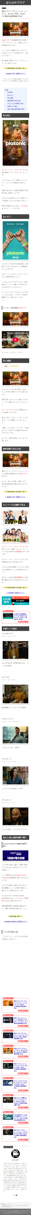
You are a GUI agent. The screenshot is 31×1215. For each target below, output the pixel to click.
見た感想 (10, 98)
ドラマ (4, 8)
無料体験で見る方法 (14, 100)
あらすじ (10, 95)
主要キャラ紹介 (12, 106)
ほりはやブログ (15, 2)
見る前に (10, 92)
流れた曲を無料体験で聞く (16, 109)
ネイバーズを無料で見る (15, 103)
